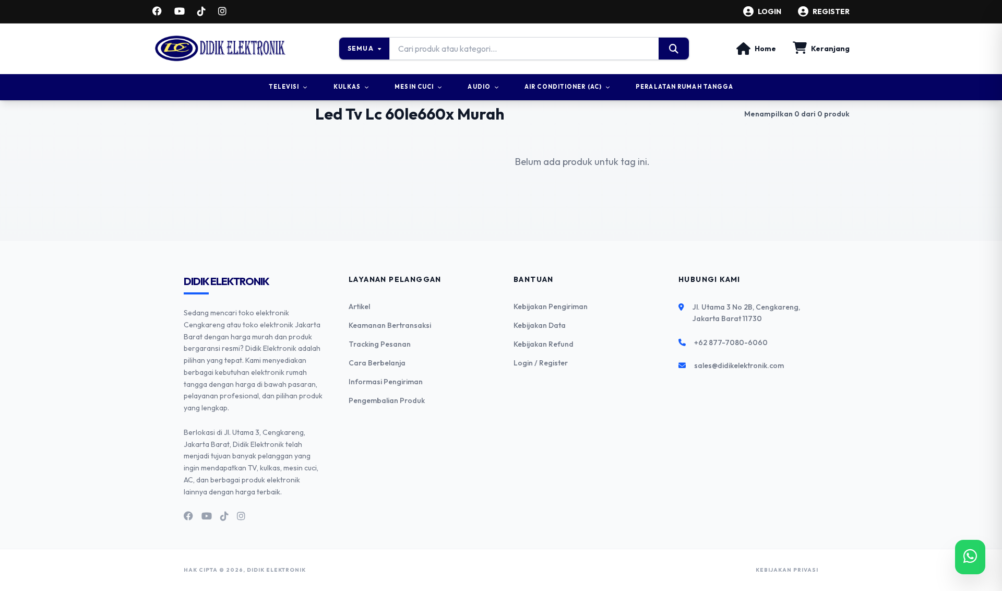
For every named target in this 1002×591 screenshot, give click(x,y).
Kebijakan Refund (544, 344)
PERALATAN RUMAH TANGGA (684, 86)
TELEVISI (284, 86)
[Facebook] (157, 11)
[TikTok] (201, 11)
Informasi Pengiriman (386, 381)
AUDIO (479, 86)
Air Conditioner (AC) (563, 86)
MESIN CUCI (414, 86)
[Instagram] (222, 11)
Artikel (359, 306)
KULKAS (347, 86)
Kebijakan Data (540, 325)
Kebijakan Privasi (787, 569)
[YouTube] (179, 11)
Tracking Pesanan (380, 344)
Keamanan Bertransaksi (390, 325)
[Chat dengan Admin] (970, 557)
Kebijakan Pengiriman (551, 306)
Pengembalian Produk (387, 400)
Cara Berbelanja (377, 363)
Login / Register (541, 363)
